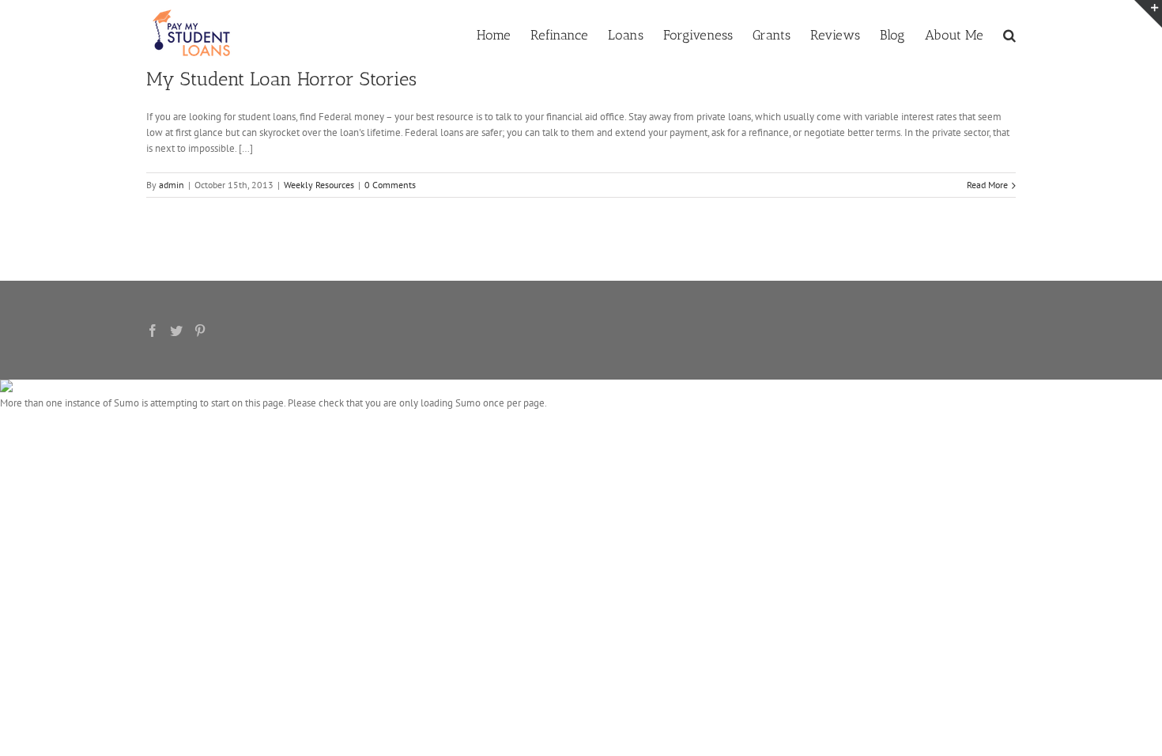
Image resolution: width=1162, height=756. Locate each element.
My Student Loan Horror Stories (281, 78)
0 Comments (390, 185)
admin (171, 185)
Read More (987, 185)
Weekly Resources (319, 185)
